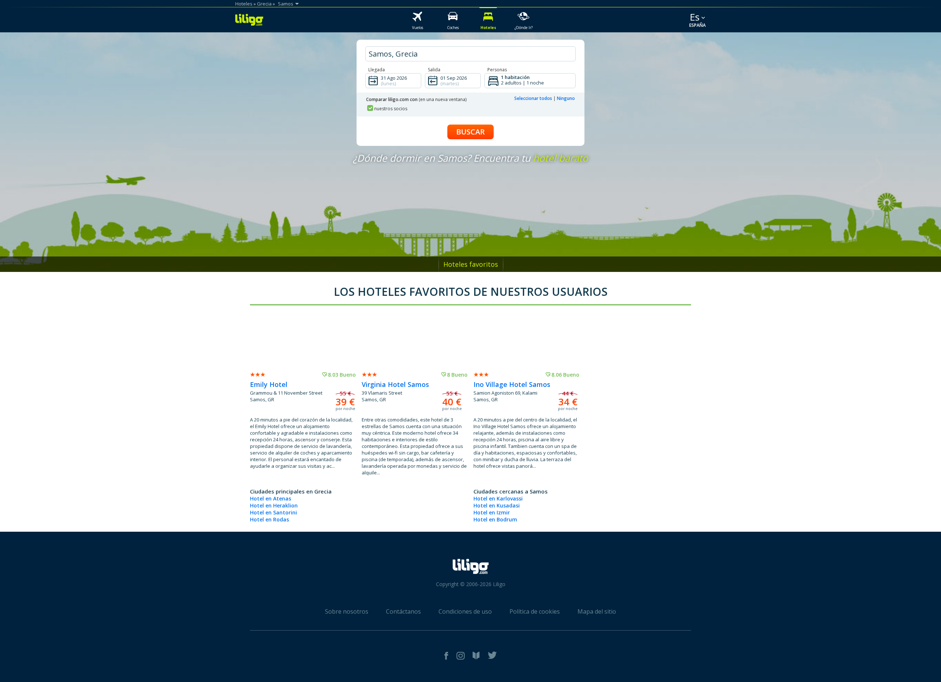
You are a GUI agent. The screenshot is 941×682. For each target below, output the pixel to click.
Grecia (264, 3)
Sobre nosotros (346, 611)
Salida (434, 70)
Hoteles (244, 3)
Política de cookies (534, 611)
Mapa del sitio (596, 611)
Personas (497, 70)
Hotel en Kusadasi (496, 505)
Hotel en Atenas (270, 498)
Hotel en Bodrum (495, 519)
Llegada (376, 70)
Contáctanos (403, 611)
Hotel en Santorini (273, 512)
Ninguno (566, 98)
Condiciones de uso (465, 611)
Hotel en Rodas (269, 519)
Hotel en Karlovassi (498, 498)
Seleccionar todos (533, 98)
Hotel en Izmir (491, 512)
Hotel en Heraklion (274, 505)
